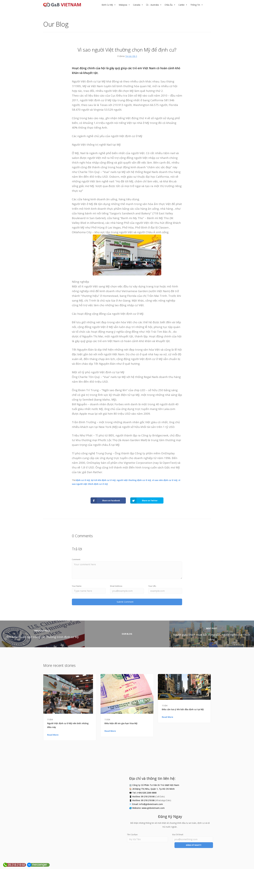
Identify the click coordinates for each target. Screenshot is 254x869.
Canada (136, 4)
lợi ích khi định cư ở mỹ (103, 480)
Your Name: (77, 586)
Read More (53, 734)
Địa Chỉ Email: (177, 834)
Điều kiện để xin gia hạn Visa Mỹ (121, 723)
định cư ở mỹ (83, 480)
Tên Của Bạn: (132, 834)
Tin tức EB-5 (131, 56)
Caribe (181, 4)
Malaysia (123, 4)
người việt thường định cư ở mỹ (134, 480)
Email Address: (116, 586)
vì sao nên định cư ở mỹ (164, 480)
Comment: (76, 559)
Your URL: (152, 586)
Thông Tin (195, 4)
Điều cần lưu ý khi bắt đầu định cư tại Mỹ (183, 709)
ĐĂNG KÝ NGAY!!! (193, 845)
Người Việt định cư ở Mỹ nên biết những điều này (67, 725)
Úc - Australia (152, 4)
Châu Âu (169, 4)
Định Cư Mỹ (107, 4)
